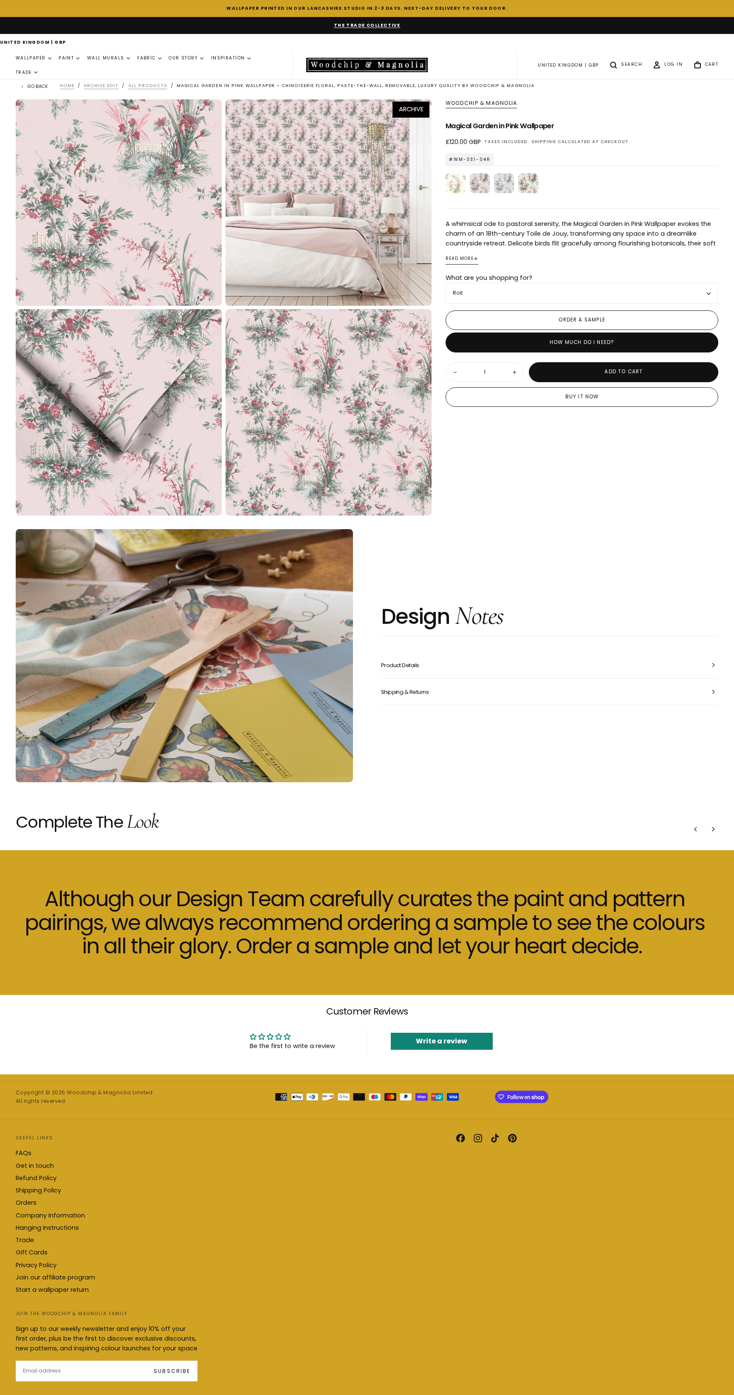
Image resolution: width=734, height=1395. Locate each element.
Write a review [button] (441, 1041)
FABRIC (146, 58)
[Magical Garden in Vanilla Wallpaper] (456, 183)
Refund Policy (36, 1178)
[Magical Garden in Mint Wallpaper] (504, 183)
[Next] (713, 829)
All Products (147, 85)
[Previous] (696, 829)
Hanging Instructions (47, 1227)
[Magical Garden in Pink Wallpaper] (480, 183)
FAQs (23, 1153)
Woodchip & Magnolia (481, 103)
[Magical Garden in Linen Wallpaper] (528, 183)
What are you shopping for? (489, 277)
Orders (26, 1202)
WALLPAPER (31, 58)
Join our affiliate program (55, 1277)
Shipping (543, 141)
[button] (33, 42)
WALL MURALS (105, 58)
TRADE (24, 72)
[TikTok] (495, 1138)
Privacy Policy (36, 1265)
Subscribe (172, 1371)
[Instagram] (478, 1138)
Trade (25, 1240)
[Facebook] (460, 1138)
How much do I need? (582, 342)
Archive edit (101, 85)
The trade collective (367, 25)
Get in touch (35, 1165)
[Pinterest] (512, 1138)
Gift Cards (32, 1252)
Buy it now (582, 397)
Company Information (50, 1215)
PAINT (66, 58)
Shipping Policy (38, 1190)
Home (67, 85)
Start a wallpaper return (52, 1289)
